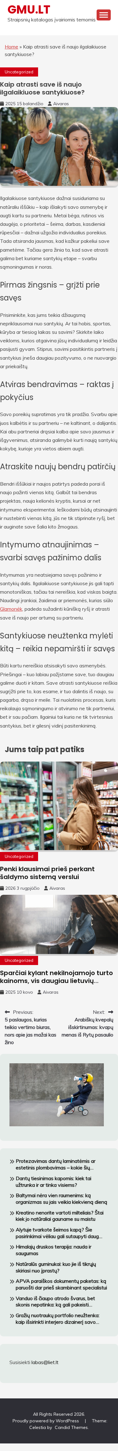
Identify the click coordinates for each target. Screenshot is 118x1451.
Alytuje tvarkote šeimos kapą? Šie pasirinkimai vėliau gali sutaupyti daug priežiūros (57, 1233)
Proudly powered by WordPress (46, 1421)
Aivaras (61, 103)
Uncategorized (19, 71)
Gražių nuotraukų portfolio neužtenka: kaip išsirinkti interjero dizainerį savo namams (57, 1318)
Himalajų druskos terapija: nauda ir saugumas (53, 1249)
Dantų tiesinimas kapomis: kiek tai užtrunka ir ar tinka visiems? (53, 1181)
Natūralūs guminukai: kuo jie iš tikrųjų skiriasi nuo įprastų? (56, 1267)
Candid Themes (71, 1427)
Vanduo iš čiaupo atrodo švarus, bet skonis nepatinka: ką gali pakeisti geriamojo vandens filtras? (55, 1301)
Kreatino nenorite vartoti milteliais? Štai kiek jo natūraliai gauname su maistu (60, 1215)
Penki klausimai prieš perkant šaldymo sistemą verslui (47, 873)
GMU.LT (29, 9)
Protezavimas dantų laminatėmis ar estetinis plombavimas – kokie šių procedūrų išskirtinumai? (55, 1164)
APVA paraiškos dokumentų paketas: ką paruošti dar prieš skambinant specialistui (61, 1284)
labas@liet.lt (45, 1362)
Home (11, 46)
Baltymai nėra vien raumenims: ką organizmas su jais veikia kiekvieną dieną (61, 1198)
